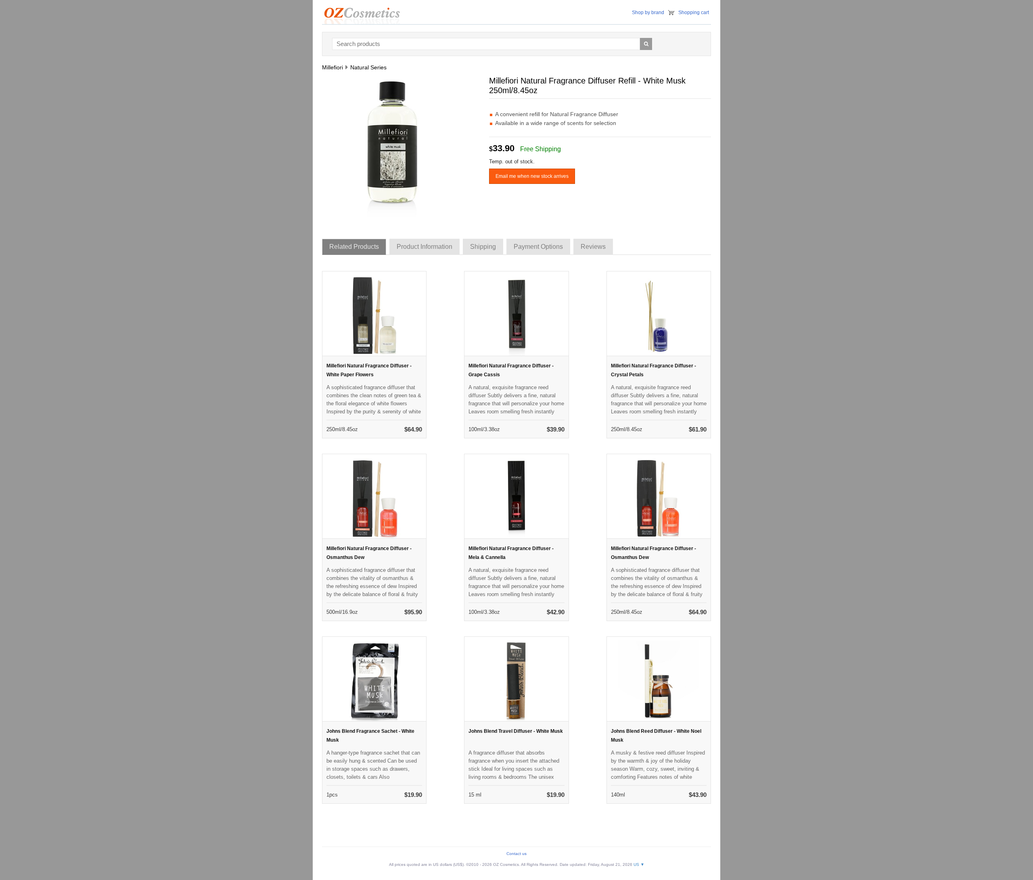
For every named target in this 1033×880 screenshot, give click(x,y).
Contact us (516, 853)
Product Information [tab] (424, 246)
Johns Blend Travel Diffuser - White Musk (515, 731)
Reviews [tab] (593, 246)
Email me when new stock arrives (532, 176)
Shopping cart (693, 12)
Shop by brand (648, 12)
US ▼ (639, 864)
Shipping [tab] (483, 246)
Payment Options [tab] (538, 246)
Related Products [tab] (354, 246)
